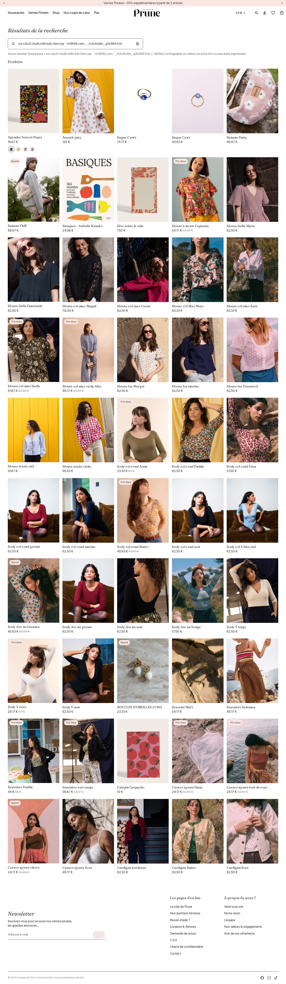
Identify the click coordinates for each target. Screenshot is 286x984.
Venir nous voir (233, 907)
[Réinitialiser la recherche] (137, 43)
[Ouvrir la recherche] (256, 13)
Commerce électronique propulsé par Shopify (60, 977)
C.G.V (173, 940)
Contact (175, 954)
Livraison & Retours (183, 927)
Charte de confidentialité (186, 947)
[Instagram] (269, 977)
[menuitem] (96, 13)
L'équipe (229, 920)
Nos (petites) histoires (185, 913)
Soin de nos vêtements (239, 933)
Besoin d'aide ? (180, 920)
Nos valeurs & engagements (243, 927)
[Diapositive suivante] (108, 101)
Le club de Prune (181, 907)
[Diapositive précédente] (68, 101)
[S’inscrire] (99, 934)
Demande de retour (183, 933)
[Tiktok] (276, 977)
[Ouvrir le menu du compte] (264, 13)
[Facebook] (262, 977)
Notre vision (232, 913)
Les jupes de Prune (26, 977)
